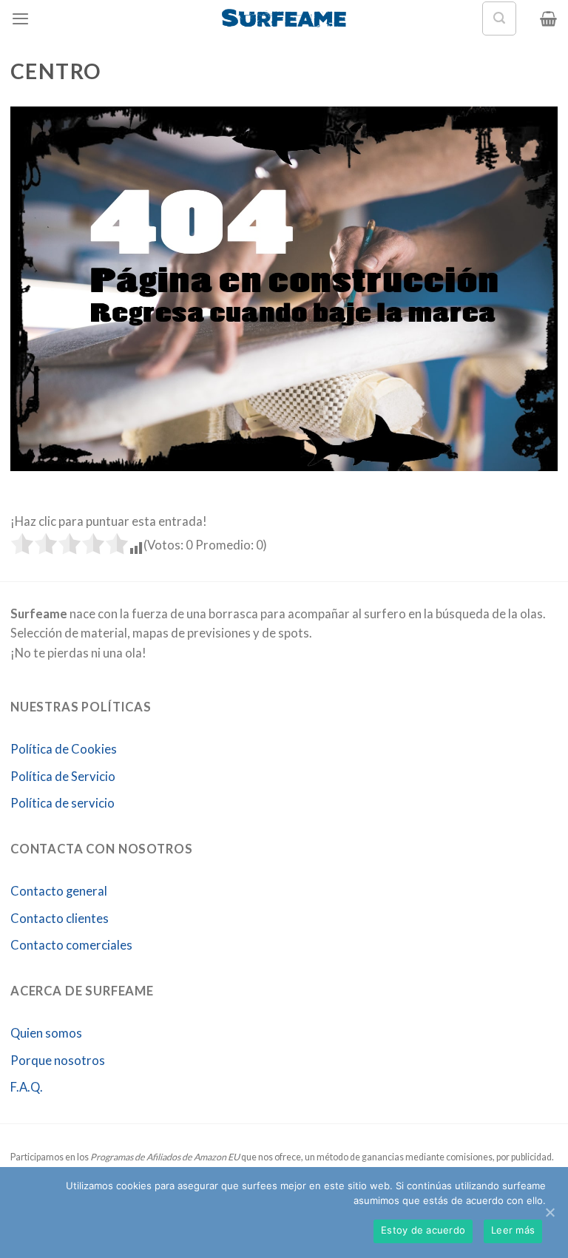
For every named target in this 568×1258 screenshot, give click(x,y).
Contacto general (58, 891)
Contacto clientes (59, 918)
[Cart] (548, 18)
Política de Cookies (63, 749)
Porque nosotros (57, 1060)
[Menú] (20, 18)
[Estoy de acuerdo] (549, 1212)
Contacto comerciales (71, 945)
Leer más (513, 1230)
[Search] (499, 18)
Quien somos (46, 1033)
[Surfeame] (284, 18)
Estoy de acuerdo (423, 1230)
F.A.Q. (26, 1087)
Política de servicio (62, 803)
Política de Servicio (62, 776)
